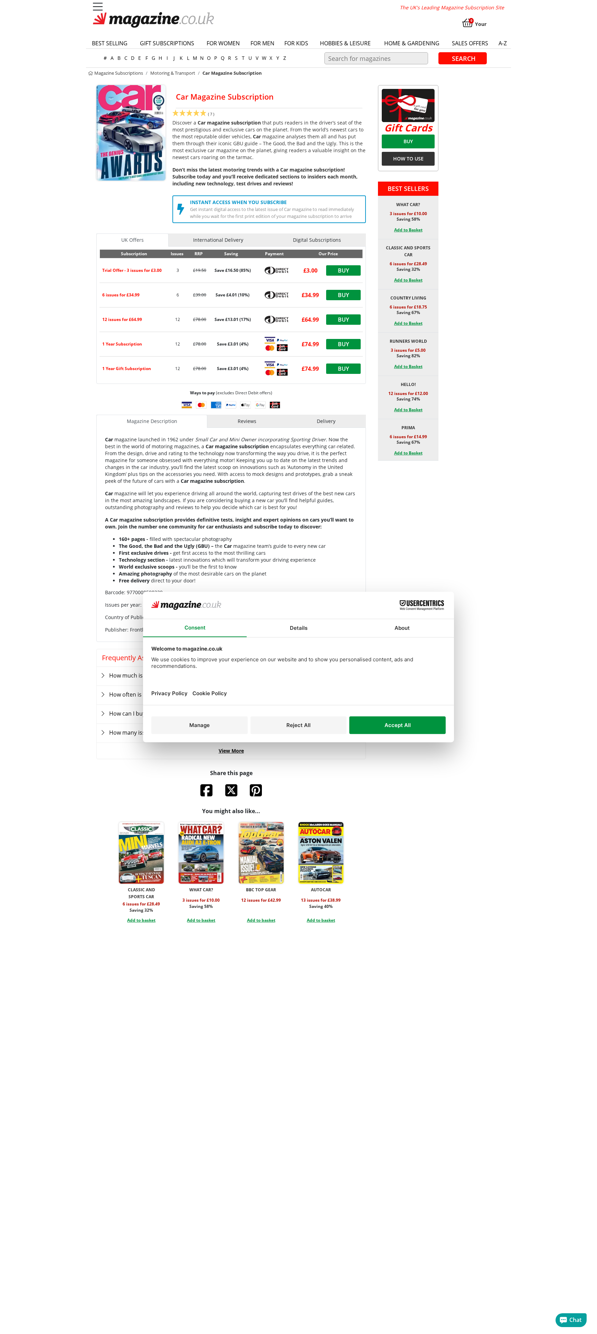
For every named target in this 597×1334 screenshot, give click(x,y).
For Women (223, 43)
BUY (408, 141)
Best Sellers (408, 188)
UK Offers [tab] (132, 240)
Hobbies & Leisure (345, 43)
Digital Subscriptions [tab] (317, 240)
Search (464, 58)
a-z (503, 43)
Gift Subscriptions (167, 43)
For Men (262, 43)
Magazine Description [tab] (152, 421)
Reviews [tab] (247, 421)
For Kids (296, 43)
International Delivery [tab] (218, 240)
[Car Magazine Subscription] (130, 132)
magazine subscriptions (118, 73)
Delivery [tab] (326, 421)
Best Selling (109, 43)
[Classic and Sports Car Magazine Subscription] (141, 853)
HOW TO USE (408, 158)
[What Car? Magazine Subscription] (201, 853)
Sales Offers (470, 43)
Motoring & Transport (172, 73)
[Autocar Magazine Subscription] (320, 853)
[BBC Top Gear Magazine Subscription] (261, 853)
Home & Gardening (411, 43)
